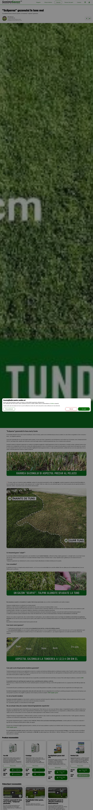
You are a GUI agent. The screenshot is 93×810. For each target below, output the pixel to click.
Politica (53, 403)
